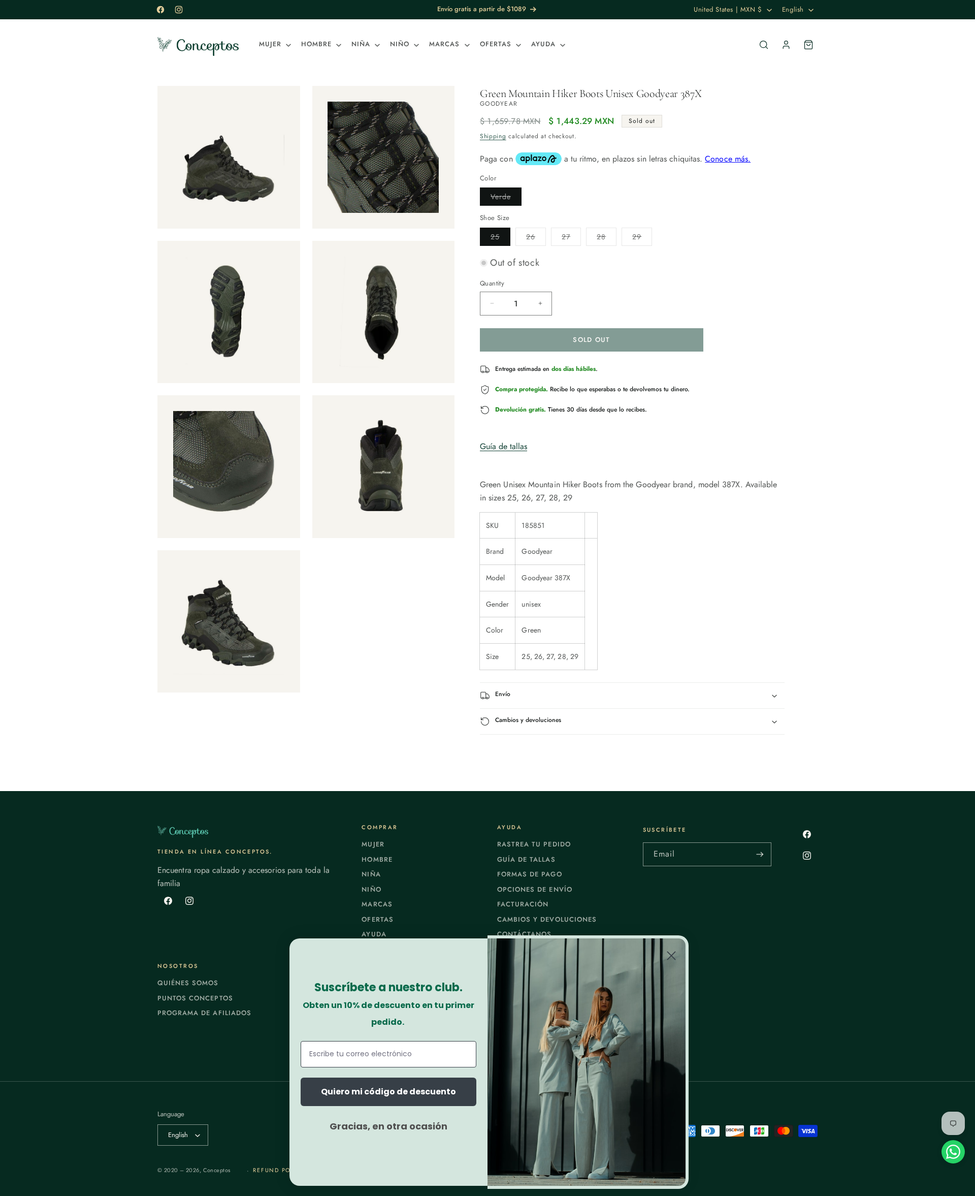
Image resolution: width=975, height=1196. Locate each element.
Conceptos (217, 1170)
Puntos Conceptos (195, 998)
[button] (274, 44)
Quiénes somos (188, 983)
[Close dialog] (671, 955)
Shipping (493, 136)
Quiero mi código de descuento (388, 1091)
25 (500, 238)
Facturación (522, 904)
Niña (371, 874)
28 (606, 238)
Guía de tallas (503, 446)
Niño (371, 889)
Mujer (373, 844)
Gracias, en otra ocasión (388, 1126)
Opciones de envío (534, 889)
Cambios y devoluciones (547, 919)
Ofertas (377, 919)
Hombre (377, 859)
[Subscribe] (760, 854)
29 (642, 238)
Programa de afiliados (204, 1013)
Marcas (377, 904)
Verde (506, 198)
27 (571, 238)
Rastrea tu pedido (534, 844)
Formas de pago (529, 874)
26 (536, 238)
